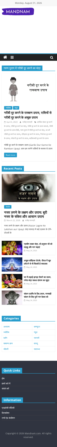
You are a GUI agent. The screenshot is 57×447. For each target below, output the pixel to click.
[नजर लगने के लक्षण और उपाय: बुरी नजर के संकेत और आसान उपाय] (28, 175)
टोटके (8, 206)
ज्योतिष (8, 107)
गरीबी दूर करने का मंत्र (18, 126)
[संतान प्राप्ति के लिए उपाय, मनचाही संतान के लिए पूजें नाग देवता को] (12, 292)
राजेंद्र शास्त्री (27, 122)
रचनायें (36, 337)
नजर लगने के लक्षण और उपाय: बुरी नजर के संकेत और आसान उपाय (25, 214)
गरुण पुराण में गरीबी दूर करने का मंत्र (32, 130)
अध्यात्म (6, 326)
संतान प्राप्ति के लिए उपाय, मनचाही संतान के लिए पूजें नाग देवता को (37, 295)
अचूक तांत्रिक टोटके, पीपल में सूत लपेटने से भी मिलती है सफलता (37, 262)
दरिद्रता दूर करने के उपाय (30, 134)
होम (3, 378)
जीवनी (5, 349)
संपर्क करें (5, 388)
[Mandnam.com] (5, 57)
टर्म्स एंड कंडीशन (8, 417)
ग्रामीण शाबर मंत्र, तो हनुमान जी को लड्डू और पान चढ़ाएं (38, 245)
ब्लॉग (5, 337)
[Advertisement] (28, 37)
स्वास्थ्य (37, 349)
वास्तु (36, 343)
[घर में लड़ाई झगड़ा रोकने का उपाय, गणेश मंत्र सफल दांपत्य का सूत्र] (12, 275)
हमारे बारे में (6, 383)
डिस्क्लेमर (5, 412)
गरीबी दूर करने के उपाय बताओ (38, 126)
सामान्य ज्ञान (8, 343)
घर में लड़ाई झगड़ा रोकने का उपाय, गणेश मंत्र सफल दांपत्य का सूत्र (37, 279)
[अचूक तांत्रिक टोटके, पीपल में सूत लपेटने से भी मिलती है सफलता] (12, 259)
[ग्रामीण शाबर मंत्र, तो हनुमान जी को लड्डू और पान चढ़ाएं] (12, 242)
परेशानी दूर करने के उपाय (19, 138)
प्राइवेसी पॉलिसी (8, 407)
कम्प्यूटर (37, 326)
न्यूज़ (16, 107)
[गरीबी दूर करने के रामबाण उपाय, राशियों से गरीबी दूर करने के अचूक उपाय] (28, 75)
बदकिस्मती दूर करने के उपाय (39, 138)
